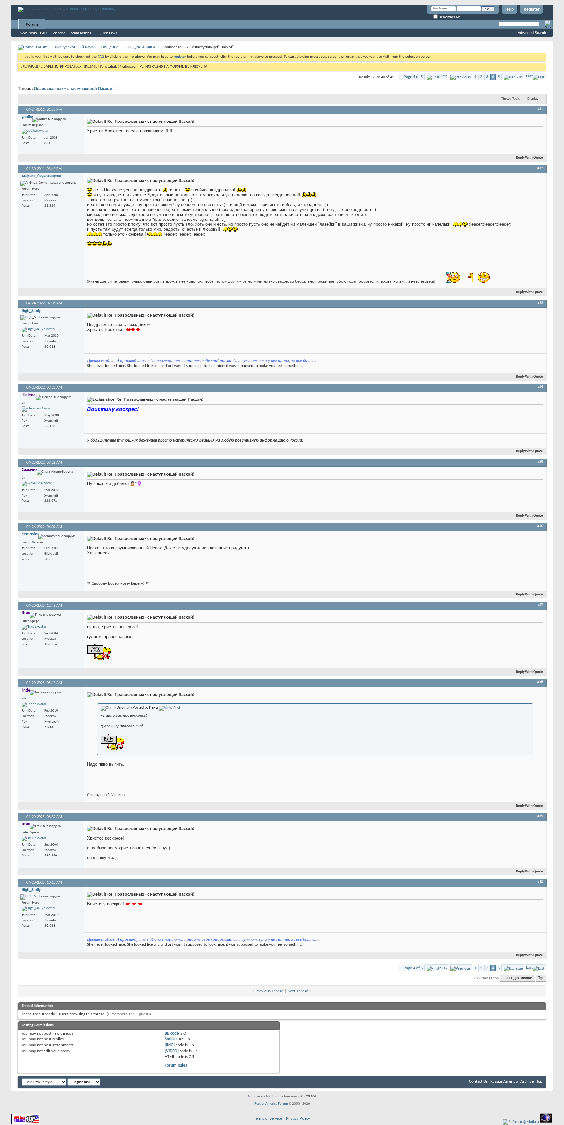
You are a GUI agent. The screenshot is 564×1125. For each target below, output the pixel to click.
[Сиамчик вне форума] (37, 483)
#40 (540, 882)
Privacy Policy (298, 1119)
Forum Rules (176, 1065)
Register (532, 9)
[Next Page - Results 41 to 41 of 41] (513, 76)
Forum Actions (80, 33)
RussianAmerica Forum (271, 1104)
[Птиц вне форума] (34, 627)
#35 (540, 462)
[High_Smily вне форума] (38, 329)
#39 (540, 816)
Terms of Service (268, 1119)
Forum (32, 24)
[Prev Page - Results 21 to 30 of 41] (460, 76)
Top (540, 978)
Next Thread (298, 991)
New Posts (28, 33)
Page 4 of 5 (413, 77)
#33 (540, 303)
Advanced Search (532, 33)
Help (509, 9)
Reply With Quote (529, 158)
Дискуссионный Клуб (74, 47)
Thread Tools (510, 99)
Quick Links (108, 33)
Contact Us (478, 1081)
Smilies (171, 1039)
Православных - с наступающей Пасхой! (74, 88)
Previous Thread (270, 991)
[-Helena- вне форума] (36, 409)
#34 (540, 387)
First (443, 76)
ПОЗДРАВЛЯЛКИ (140, 47)
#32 (540, 168)
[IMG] (170, 1045)
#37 (540, 605)
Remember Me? (450, 17)
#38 (540, 682)
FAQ (43, 33)
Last (529, 76)
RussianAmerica (504, 1081)
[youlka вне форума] (35, 131)
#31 (540, 109)
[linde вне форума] (34, 704)
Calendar (58, 33)
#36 (540, 526)
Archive (527, 1081)
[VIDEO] (172, 1051)
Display (532, 99)
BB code (172, 1033)
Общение (109, 47)
